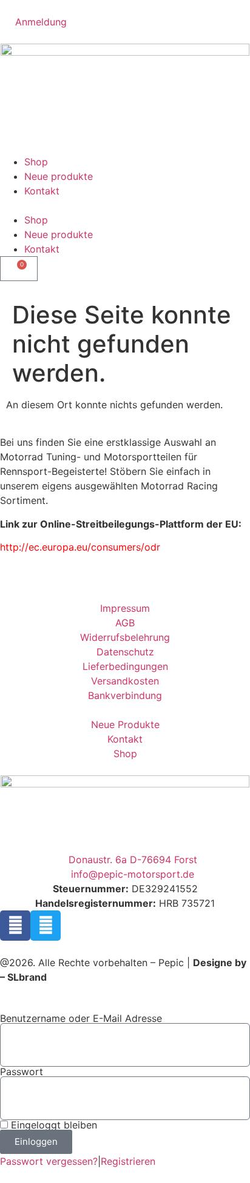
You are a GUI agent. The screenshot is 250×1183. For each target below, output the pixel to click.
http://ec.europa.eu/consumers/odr (80, 547)
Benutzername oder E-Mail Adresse (81, 1018)
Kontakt (41, 191)
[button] (125, 205)
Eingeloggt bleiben (52, 1125)
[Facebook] (15, 925)
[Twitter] (45, 925)
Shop (36, 162)
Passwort (21, 1071)
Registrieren (128, 1161)
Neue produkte (58, 176)
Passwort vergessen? (49, 1161)
